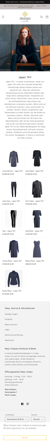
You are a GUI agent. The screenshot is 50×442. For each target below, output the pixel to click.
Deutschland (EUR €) (15, 419)
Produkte (8, 319)
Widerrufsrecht (11, 325)
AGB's (7, 330)
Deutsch (36, 419)
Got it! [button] (25, 438)
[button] (3, 17)
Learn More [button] (9, 431)
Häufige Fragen (11, 314)
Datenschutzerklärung (14, 335)
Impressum (9, 340)
